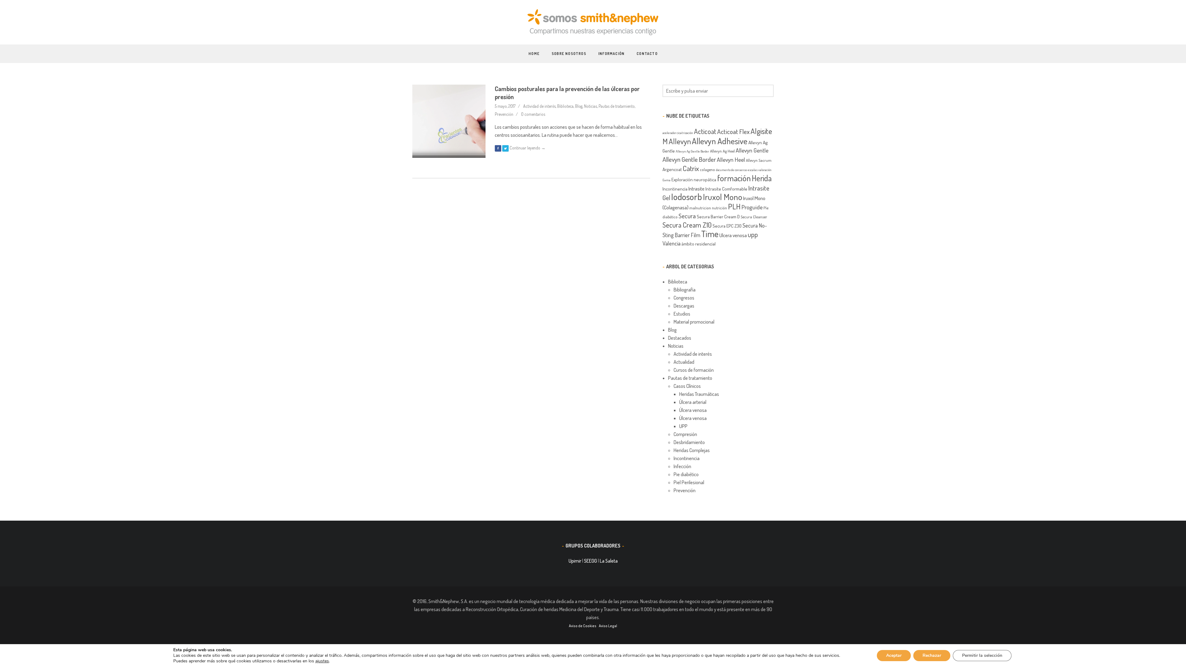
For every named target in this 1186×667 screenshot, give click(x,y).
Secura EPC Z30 (727, 226)
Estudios (682, 314)
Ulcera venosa (733, 235)
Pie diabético (686, 474)
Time (709, 233)
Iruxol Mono (722, 196)
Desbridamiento (689, 442)
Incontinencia (675, 189)
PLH (734, 206)
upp (753, 234)
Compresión (685, 434)
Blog (578, 106)
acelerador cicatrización (677, 133)
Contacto (647, 53)
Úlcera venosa (693, 410)
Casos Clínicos (687, 386)
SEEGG (590, 561)
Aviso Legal (608, 625)
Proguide (752, 207)
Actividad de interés (539, 106)
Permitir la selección (982, 655)
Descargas (684, 306)
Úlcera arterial (692, 402)
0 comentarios (533, 114)
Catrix (691, 168)
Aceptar (894, 655)
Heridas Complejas (692, 450)
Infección (682, 466)
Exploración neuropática (693, 179)
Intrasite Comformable (726, 189)
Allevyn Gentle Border (689, 159)
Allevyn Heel (731, 159)
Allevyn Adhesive (719, 141)
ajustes (322, 661)
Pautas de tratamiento (617, 106)
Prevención (504, 114)
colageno (707, 169)
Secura (687, 216)
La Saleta (609, 561)
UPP (683, 426)
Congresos (684, 298)
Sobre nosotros (569, 53)
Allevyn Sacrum (759, 160)
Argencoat (672, 169)
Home (534, 53)
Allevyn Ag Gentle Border (692, 151)
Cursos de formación (694, 370)
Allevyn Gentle (752, 150)
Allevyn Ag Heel (722, 151)
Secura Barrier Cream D (718, 216)
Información (611, 53)
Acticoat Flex (733, 131)
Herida (762, 178)
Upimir (575, 561)
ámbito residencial (698, 244)
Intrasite (696, 188)
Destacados (679, 338)
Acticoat (705, 131)
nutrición (719, 207)
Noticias (590, 106)
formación (734, 178)
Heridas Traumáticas (699, 394)
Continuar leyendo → (527, 147)
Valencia (671, 243)
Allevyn (680, 141)
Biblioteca (565, 106)
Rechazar (932, 655)
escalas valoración (760, 170)
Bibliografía (685, 290)
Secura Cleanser (754, 216)
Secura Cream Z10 (687, 224)
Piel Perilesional (689, 482)
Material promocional (694, 322)
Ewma (666, 180)
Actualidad (684, 362)
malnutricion (700, 207)
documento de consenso (731, 170)
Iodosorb (686, 196)
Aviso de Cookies (583, 625)
